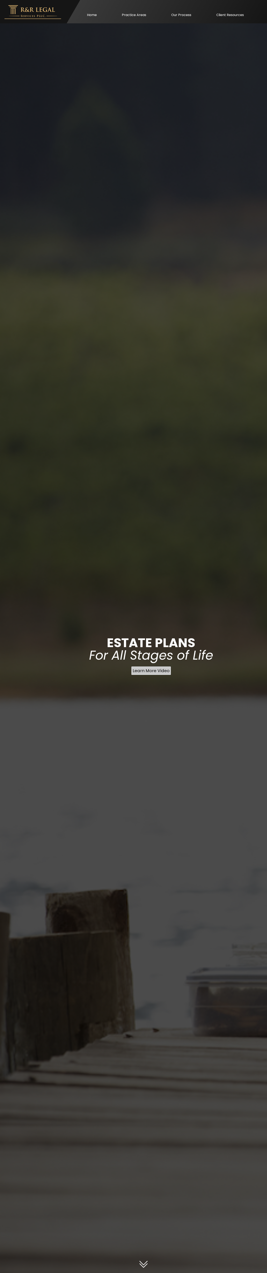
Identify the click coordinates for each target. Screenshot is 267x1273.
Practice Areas (134, 15)
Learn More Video (151, 671)
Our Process (181, 15)
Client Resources (230, 15)
